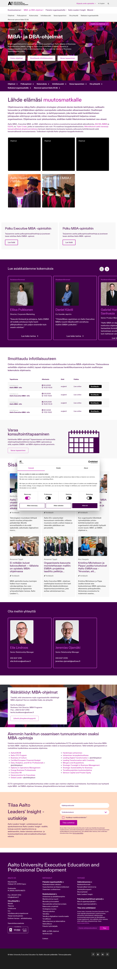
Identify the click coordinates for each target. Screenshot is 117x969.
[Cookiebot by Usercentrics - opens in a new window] (90, 462)
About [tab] (86, 468)
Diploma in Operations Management (25, 768)
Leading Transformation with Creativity (78, 760)
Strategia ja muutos (49, 909)
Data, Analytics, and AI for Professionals (27, 763)
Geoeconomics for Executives (23, 775)
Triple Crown (22, 126)
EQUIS (10, 126)
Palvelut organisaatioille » (53, 882)
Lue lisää (11, 242)
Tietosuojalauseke (64, 954)
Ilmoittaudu (95, 386)
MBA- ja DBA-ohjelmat (27, 29)
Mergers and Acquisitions (73, 763)
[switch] (48, 498)
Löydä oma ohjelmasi (98, 24)
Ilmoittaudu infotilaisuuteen (41, 58)
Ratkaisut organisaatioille (89, 15)
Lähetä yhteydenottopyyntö (24, 718)
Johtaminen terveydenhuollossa (75, 755)
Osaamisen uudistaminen (51, 889)
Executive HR (16, 773)
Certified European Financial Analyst (25, 760)
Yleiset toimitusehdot (15, 916)
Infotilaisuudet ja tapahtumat (18, 913)
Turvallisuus (47, 919)
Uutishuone (12, 908)
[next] (107, 269)
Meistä (10, 903)
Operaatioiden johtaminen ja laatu (54, 904)
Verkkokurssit (47, 933)
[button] (104, 966)
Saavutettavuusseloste (16, 923)
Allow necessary (32, 505)
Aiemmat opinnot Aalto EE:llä (18, 19)
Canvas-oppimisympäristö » (87, 904)
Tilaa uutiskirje (68, 823)
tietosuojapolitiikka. (83, 923)
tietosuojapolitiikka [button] (78, 833)
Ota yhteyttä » (14, 901)
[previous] (101, 269)
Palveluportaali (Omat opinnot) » (90, 899)
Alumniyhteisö (82, 892)
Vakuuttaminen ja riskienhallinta (54, 921)
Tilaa (104, 928)
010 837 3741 (16, 658)
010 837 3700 (16, 895)
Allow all (85, 505)
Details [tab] (58, 468)
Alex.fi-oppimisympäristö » (86, 901)
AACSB (98, 124)
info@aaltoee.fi (13, 897)
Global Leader (16, 778)
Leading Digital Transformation (75, 758)
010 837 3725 (61, 658)
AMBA (104, 124)
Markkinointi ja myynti (50, 899)
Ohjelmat (11, 15)
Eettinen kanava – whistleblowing (20, 918)
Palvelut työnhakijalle (50, 926)
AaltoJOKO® (16, 753)
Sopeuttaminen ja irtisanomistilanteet (56, 887)
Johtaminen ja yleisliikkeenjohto (54, 896)
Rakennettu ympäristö (50, 906)
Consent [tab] (31, 468)
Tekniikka (46, 914)
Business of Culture (19, 758)
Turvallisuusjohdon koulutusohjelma (77, 770)
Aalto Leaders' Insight (77, 10)
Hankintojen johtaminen (72, 753)
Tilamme (11, 906)
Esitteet (45, 938)
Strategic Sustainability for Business (77, 768)
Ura (9, 911)
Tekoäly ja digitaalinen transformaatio (56, 916)
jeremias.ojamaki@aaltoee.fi (67, 661)
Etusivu (12, 29)
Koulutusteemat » (50, 894)
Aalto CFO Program (19, 755)
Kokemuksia (33, 15)
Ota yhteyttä (73, 15)
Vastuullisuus (47, 924)
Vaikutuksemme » (84, 882)
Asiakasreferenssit (83, 884)
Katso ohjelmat (16, 58)
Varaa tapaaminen (60, 15)
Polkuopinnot (22, 15)
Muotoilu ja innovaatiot (51, 901)
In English (101, 3)
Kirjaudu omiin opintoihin (86, 3)
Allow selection (58, 505)
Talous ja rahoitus (49, 911)
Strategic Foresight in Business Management (81, 765)
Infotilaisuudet (46, 15)
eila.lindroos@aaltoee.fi (20, 661)
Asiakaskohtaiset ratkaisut (52, 884)
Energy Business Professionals (23, 770)
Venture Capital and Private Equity (77, 773)
